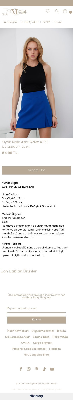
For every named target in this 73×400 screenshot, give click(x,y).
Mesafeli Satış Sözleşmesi (29, 349)
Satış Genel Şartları (52, 390)
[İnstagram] (29, 369)
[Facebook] (21, 369)
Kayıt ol (36, 320)
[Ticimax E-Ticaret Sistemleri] (36, 397)
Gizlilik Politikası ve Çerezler (25, 390)
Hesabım (55, 349)
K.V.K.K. (25, 343)
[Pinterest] (36, 369)
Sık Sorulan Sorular (17, 337)
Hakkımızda (60, 337)
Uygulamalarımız (43, 331)
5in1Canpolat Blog (36, 355)
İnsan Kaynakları (18, 331)
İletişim (61, 331)
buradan (23, 256)
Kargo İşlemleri (42, 343)
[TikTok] (44, 369)
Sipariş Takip (41, 337)
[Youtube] (52, 369)
